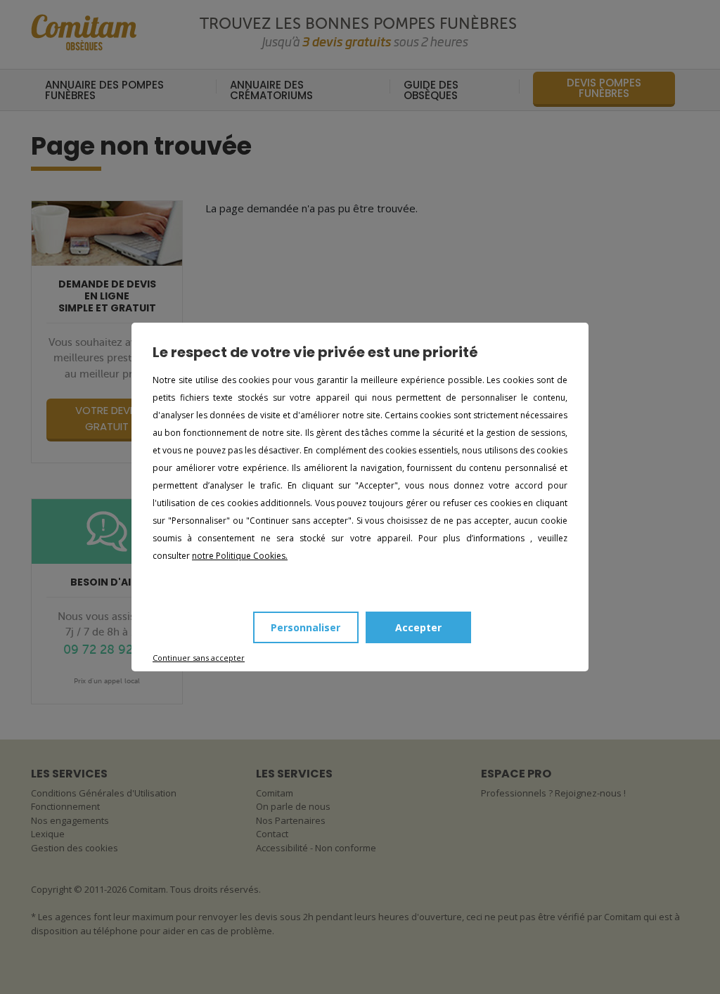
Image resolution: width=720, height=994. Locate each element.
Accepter (418, 627)
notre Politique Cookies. (240, 556)
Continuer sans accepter (199, 657)
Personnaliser (305, 627)
